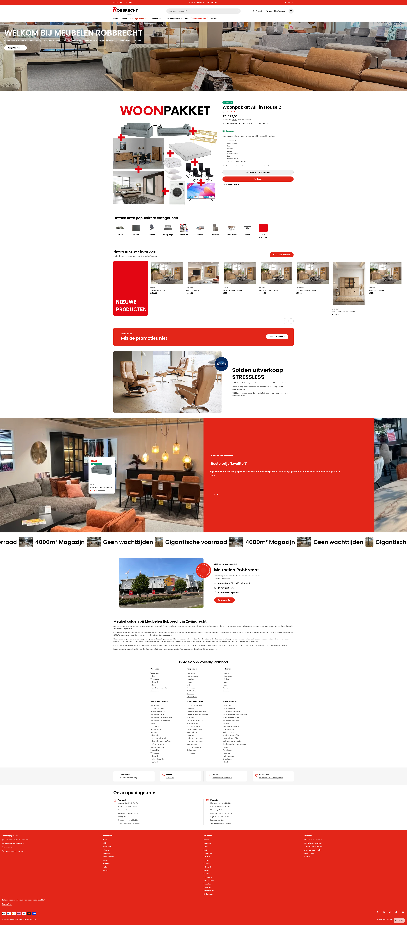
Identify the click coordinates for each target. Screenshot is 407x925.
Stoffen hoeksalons (157, 708)
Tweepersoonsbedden (194, 729)
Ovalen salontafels (157, 759)
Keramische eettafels (230, 738)
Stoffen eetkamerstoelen (231, 711)
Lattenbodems (192, 697)
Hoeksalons (155, 706)
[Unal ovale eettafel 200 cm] (276, 273)
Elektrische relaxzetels (159, 738)
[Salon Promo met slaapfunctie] (101, 470)
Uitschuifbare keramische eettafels (235, 744)
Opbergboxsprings (193, 723)
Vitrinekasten (227, 750)
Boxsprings (190, 679)
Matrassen (190, 694)
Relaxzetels (155, 735)
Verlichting (300, 287)
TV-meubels (155, 753)
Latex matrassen (192, 744)
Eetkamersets (227, 676)
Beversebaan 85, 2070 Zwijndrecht (271, 778)
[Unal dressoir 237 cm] (386, 273)
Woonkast (335, 309)
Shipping (234, 119)
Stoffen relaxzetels (157, 744)
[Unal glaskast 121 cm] (167, 273)
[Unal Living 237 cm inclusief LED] (349, 284)
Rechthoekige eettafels (231, 726)
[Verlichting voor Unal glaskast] (313, 273)
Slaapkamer (191, 673)
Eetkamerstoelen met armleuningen (235, 714)
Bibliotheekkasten (229, 756)
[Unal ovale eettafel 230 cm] (240, 273)
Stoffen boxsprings (193, 726)
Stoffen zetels (155, 726)
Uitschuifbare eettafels (231, 735)
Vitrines (225, 688)
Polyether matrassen (194, 747)
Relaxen (153, 685)
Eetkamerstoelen (229, 708)
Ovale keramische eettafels (232, 741)
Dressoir (372, 287)
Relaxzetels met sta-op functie (161, 741)
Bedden (189, 682)
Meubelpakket (232, 112)
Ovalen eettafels (228, 732)
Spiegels (226, 762)
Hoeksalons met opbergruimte (161, 717)
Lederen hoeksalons (158, 711)
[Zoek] (237, 11)
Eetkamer (226, 673)
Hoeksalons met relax (158, 714)
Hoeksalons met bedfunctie (160, 720)
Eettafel (226, 287)
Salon (92, 485)
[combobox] (203, 11)
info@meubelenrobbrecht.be (222, 778)
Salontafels (155, 682)
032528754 (170, 778)
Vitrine (152, 287)
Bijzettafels (154, 762)
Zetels (153, 723)
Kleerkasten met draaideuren (197, 711)
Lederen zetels (156, 729)
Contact (129, 3)
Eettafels (226, 679)
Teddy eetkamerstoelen (231, 720)
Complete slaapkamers (195, 706)
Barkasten (226, 753)
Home (115, 3)
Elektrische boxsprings (195, 720)
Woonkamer (155, 673)
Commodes (155, 691)
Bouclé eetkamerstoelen (231, 717)
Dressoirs (226, 685)
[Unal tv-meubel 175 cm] (203, 273)
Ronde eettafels (228, 729)
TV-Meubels (155, 679)
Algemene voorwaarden (385, 919)
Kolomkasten (227, 759)
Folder (122, 3)
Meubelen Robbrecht (14, 919)
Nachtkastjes (191, 750)
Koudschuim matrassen (195, 741)
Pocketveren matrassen (195, 738)
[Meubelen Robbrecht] (130, 288)
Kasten (189, 685)
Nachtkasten (191, 691)
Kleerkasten (191, 708)
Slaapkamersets (192, 676)
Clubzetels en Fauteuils (159, 688)
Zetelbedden (155, 750)
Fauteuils (154, 732)
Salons (153, 676)
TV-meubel (189, 287)
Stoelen (225, 682)
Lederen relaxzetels (157, 747)
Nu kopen (258, 179)
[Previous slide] (284, 321)
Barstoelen (226, 691)
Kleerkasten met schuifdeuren (197, 714)
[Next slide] (291, 321)
